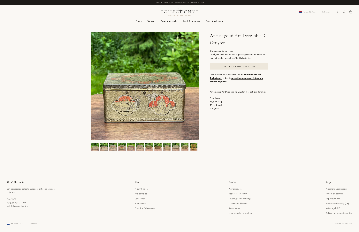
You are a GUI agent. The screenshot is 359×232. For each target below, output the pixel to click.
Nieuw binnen (141, 188)
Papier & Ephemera (214, 20)
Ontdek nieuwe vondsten (239, 66)
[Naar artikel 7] (149, 147)
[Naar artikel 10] (176, 147)
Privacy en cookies (334, 193)
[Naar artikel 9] (167, 147)
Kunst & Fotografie (191, 20)
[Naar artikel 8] (158, 147)
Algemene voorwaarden (337, 188)
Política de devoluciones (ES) (339, 213)
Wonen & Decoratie (169, 20)
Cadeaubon (140, 198)
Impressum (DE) (333, 198)
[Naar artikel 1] (95, 147)
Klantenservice (235, 188)
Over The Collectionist (145, 208)
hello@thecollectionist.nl (17, 206)
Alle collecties (141, 193)
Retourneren (234, 208)
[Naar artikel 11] (185, 147)
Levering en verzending (240, 198)
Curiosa (150, 20)
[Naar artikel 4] (122, 147)
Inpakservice (140, 203)
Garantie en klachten (238, 203)
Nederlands (326, 12)
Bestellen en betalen (238, 193)
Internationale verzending (240, 213)
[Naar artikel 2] (104, 147)
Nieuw (139, 20)
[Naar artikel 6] (140, 147)
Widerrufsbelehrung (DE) (337, 203)
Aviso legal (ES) (333, 208)
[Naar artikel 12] (194, 147)
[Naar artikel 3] (113, 147)
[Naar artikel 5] (131, 147)
